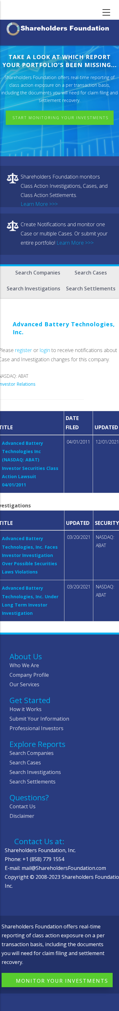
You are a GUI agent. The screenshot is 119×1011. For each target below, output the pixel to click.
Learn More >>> (39, 203)
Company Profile (29, 674)
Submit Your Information (39, 718)
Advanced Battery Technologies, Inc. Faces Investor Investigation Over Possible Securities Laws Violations (30, 555)
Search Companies (37, 272)
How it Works (26, 709)
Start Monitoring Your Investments (60, 117)
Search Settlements (91, 288)
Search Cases (91, 272)
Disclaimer (22, 815)
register (23, 350)
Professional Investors (36, 728)
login (45, 350)
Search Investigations (33, 288)
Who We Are (24, 665)
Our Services (24, 684)
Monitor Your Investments (62, 980)
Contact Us (23, 806)
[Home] (59, 27)
